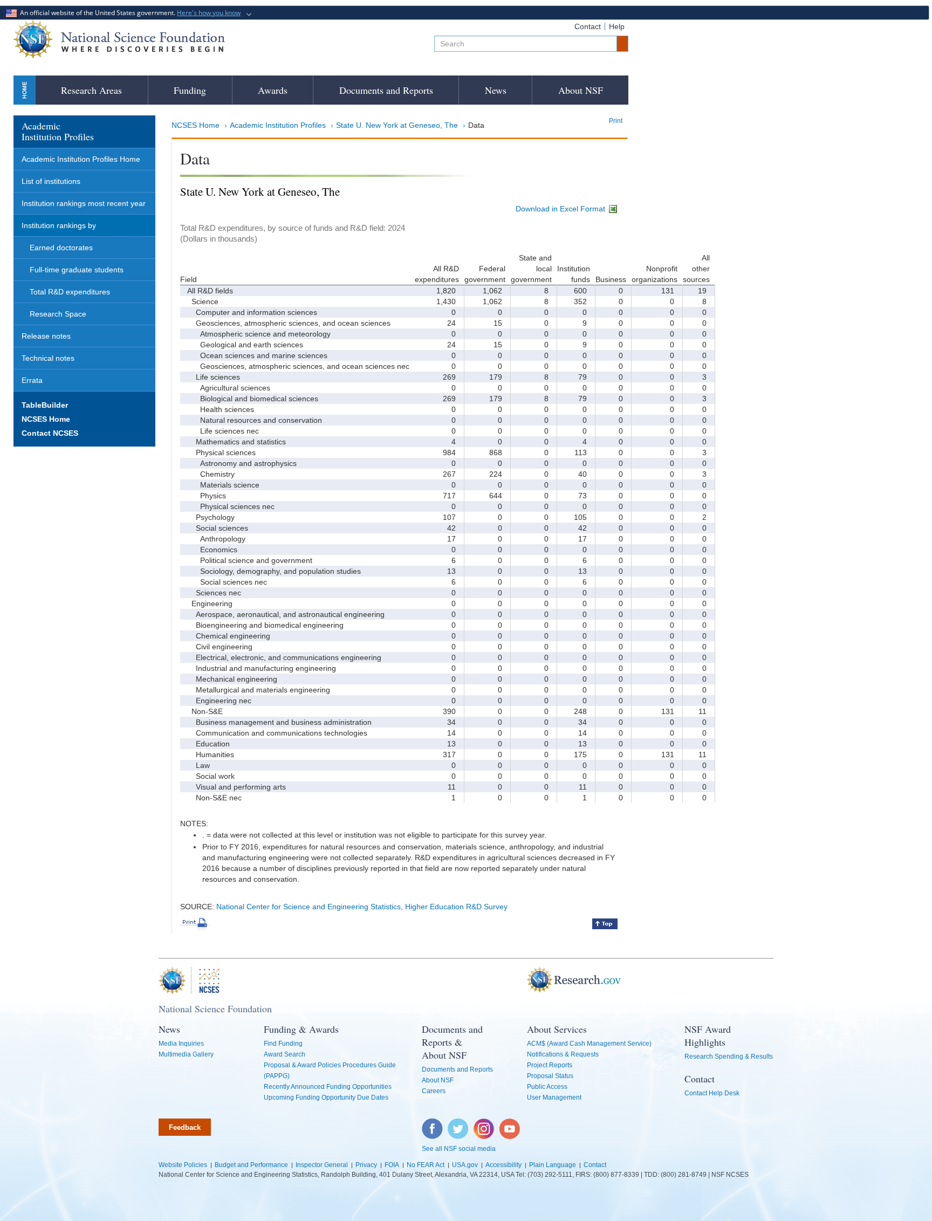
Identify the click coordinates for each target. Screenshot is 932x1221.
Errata (32, 380)
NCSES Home (196, 125)
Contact (587, 26)
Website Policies (183, 1165)
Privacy (366, 1165)
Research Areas (91, 90)
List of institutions (51, 181)
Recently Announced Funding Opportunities (328, 1086)
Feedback (185, 1127)
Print (615, 121)
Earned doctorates (61, 247)
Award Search (284, 1054)
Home (24, 90)
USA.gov (465, 1165)
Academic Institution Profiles (278, 125)
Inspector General (322, 1165)
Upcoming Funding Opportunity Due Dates (326, 1097)
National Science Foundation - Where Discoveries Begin (119, 39)
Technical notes (48, 358)
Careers (434, 1091)
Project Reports (549, 1065)
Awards (272, 90)
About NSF (580, 90)
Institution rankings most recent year (84, 203)
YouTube (510, 1124)
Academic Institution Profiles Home (81, 159)
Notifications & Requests (563, 1054)
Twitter (456, 1124)
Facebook (432, 1124)
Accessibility (503, 1165)
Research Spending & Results (728, 1056)
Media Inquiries (181, 1043)
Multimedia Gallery (186, 1054)
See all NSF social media (459, 1149)
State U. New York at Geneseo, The (397, 125)
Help (617, 26)
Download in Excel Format (561, 208)
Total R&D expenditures (70, 291)
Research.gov (521, 980)
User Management (554, 1097)
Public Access (547, 1086)
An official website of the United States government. (129, 12)
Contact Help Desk (711, 1093)
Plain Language (552, 1165)
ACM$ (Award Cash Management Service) (589, 1043)
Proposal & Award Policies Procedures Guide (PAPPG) (330, 1070)
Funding (190, 90)
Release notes (46, 336)
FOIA (392, 1165)
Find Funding (283, 1043)
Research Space (58, 314)
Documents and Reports (386, 90)
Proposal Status (550, 1076)
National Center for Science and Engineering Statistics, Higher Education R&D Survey (362, 906)
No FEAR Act (425, 1165)
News (495, 90)
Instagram (484, 1124)
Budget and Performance (251, 1165)
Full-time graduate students (77, 269)
